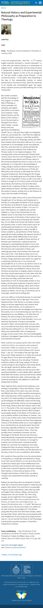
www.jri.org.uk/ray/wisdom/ (15, 547)
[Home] (15, 2)
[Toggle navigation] (40, 2)
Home (3, 8)
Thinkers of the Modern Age (11, 554)
